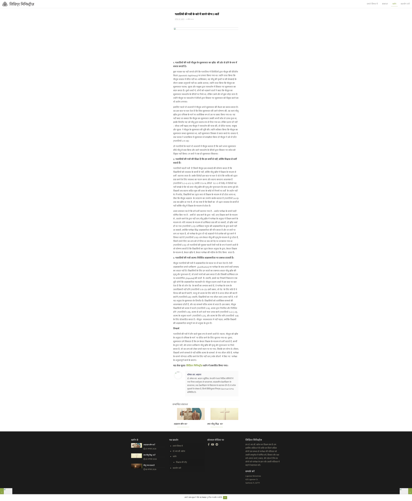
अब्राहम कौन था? (180, 424)
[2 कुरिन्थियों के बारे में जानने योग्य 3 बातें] (6, 492)
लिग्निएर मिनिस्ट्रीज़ (194, 365)
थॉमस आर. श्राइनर (179, 19)
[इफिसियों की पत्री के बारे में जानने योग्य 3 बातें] (406, 492)
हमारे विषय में (178, 446)
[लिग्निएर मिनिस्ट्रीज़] (23, 4)
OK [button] (225, 498)
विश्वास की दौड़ (181, 462)
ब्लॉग (175, 456)
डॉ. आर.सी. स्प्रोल (179, 451)
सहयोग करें (177, 468)
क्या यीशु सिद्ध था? (215, 424)
